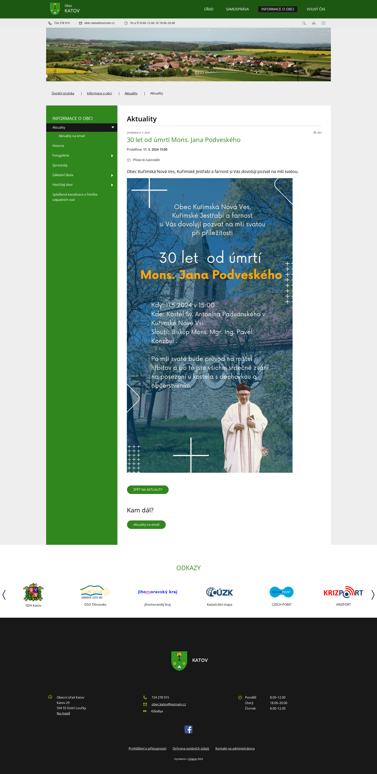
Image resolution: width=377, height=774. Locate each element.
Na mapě (63, 713)
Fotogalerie (60, 155)
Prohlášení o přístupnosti (147, 748)
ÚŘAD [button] (208, 9)
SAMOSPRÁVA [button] (237, 9)
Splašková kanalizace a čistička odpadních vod (74, 197)
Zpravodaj (59, 165)
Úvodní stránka (63, 93)
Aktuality (131, 93)
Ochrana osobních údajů (191, 748)
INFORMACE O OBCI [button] (277, 9)
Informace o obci (99, 93)
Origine (192, 759)
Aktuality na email (146, 524)
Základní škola (62, 175)
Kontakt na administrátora (235, 748)
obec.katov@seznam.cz (169, 704)
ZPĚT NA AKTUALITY (147, 489)
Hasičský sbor (62, 184)
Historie (58, 146)
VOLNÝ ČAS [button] (316, 9)
